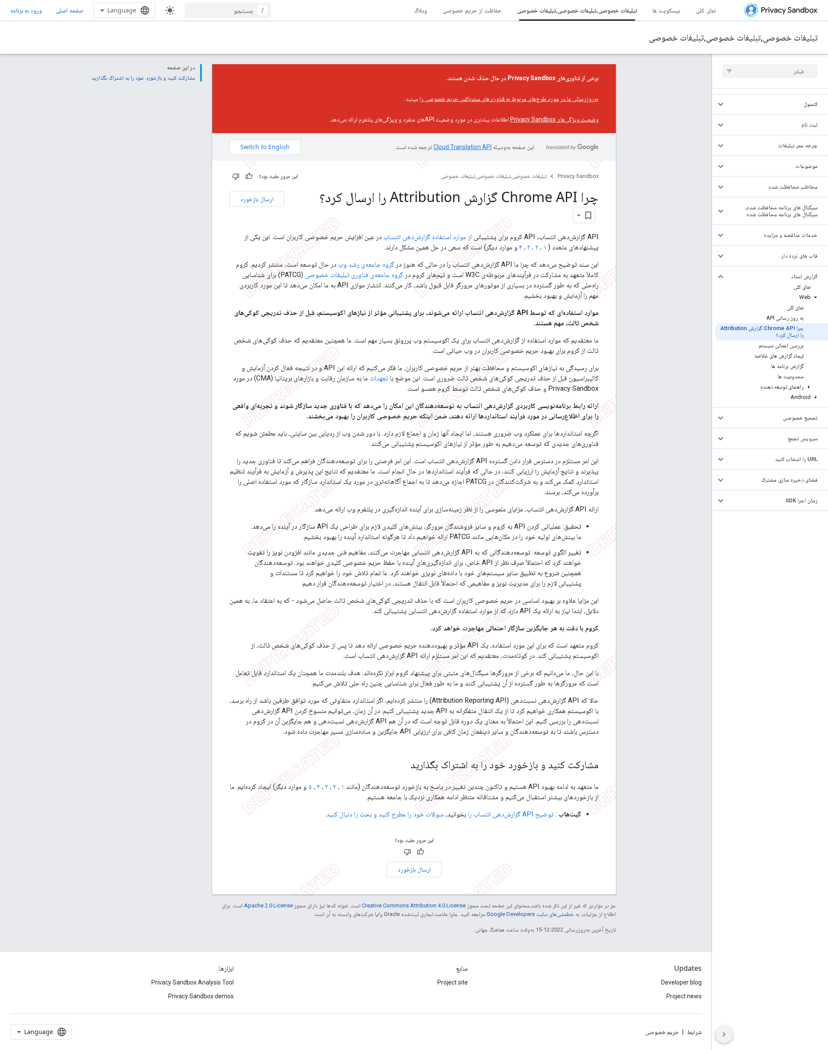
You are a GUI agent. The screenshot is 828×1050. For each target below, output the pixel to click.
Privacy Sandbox (578, 176)
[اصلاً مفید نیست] (235, 176)
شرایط (694, 1031)
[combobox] (228, 10)
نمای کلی (706, 10)
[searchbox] (770, 71)
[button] (777, 104)
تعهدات (379, 378)
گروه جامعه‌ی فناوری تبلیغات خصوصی (354, 275)
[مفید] (248, 176)
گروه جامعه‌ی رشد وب (366, 264)
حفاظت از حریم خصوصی (472, 10)
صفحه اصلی (69, 10)
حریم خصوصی (662, 1031)
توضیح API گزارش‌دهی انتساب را (511, 814)
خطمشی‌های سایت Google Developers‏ (530, 914)
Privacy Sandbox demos (201, 996)
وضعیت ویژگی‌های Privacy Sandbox (554, 119)
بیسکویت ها (666, 10)
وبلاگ (420, 10)
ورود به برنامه (26, 10)
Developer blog (681, 982)
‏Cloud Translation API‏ (462, 146)
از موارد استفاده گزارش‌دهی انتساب (427, 237)
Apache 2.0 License (268, 905)
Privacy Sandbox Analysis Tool (192, 982)
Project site (452, 982)
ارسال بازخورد (256, 199)
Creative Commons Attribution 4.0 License (414, 905)
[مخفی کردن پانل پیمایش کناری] (724, 1034)
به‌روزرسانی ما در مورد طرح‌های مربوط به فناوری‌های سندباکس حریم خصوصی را (509, 98)
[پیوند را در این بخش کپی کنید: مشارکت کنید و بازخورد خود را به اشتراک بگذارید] (402, 765)
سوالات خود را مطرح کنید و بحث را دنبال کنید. (384, 814)
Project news (684, 996)
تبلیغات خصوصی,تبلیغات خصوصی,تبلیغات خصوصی (577, 10)
